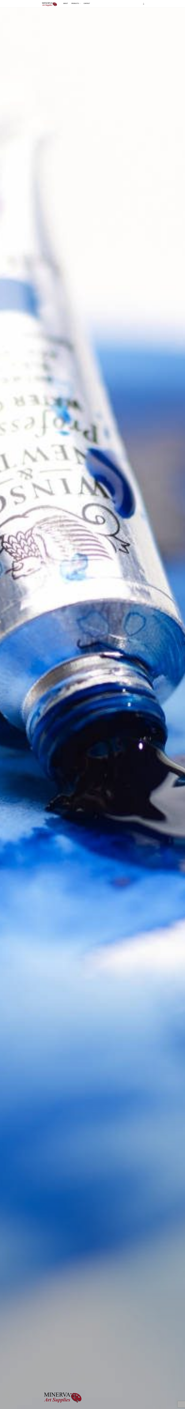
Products (75, 3)
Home (46, 3)
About (65, 3)
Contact (87, 3)
